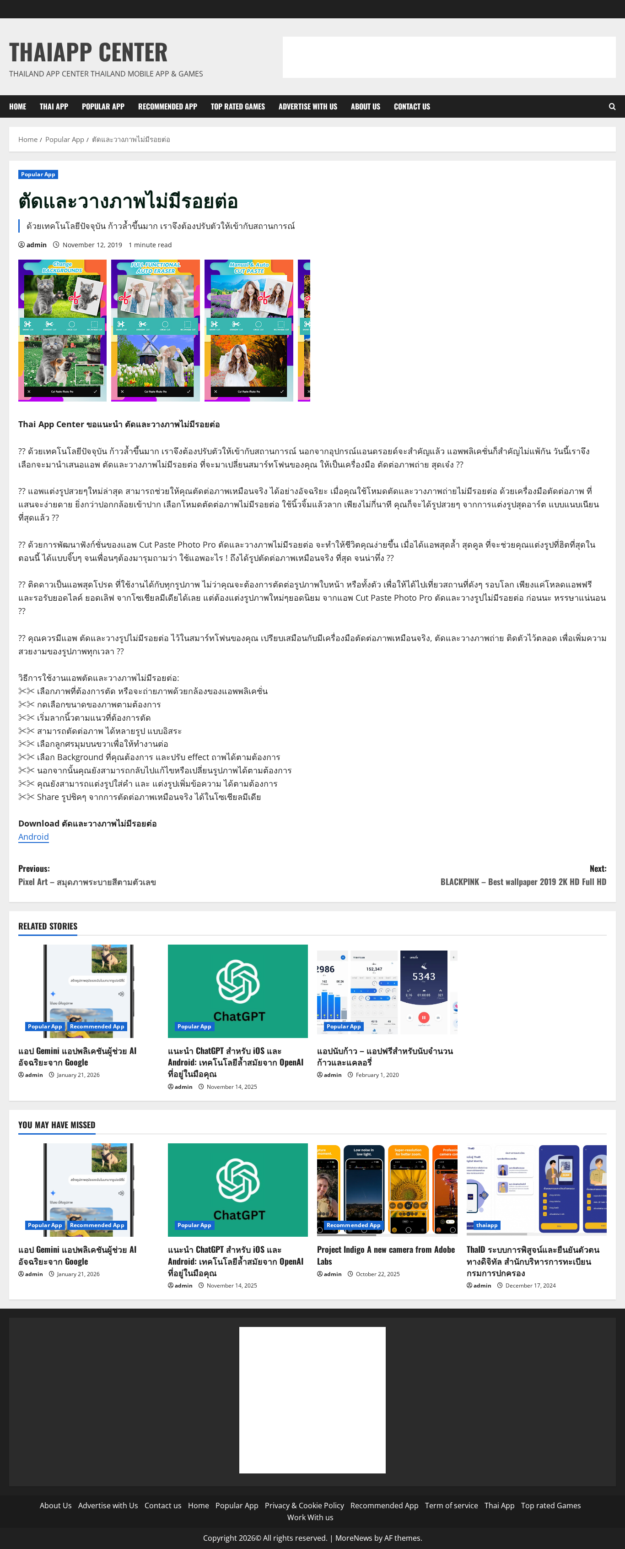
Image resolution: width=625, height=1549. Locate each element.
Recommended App (167, 106)
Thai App (54, 106)
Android (33, 836)
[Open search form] (612, 106)
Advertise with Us (308, 106)
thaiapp (487, 1225)
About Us (365, 106)
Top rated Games (238, 106)
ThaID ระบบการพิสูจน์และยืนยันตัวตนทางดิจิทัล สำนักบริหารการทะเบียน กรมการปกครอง (533, 1260)
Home (17, 106)
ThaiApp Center (88, 51)
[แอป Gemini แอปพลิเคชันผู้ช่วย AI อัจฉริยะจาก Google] (88, 991)
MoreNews (353, 1538)
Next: (524, 874)
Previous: (87, 874)
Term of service (451, 1505)
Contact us (412, 106)
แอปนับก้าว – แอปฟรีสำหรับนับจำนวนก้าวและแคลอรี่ (385, 1056)
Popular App (103, 106)
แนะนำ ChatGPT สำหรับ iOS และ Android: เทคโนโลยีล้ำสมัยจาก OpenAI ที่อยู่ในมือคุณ (235, 1061)
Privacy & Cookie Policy (304, 1505)
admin (37, 244)
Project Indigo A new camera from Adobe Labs (386, 1254)
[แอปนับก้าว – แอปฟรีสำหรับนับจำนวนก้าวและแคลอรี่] (387, 991)
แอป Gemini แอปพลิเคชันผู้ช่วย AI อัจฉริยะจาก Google (77, 1056)
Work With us (310, 1517)
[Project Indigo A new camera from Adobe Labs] (387, 1190)
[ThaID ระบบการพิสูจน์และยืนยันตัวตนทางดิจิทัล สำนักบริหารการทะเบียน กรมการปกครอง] (537, 1190)
